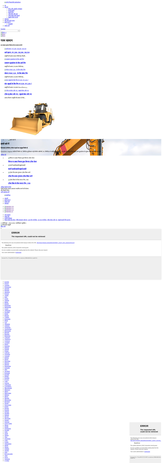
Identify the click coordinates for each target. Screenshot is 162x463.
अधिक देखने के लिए (6, 187)
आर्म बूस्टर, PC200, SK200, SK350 (17, 52)
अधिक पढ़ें (3, 154)
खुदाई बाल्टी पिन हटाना (64, 220)
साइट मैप (6, 216)
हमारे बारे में (7, 22)
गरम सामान (7, 215)
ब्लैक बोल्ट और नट (52, 220)
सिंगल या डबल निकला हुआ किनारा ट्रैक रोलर (22, 162)
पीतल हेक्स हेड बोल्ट (9, 220)
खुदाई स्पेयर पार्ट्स (13, 17)
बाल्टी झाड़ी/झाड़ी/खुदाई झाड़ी (17, 169)
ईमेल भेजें (3, 226)
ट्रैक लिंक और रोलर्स (14, 15)
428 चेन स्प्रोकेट (32, 220)
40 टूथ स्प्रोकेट (42, 220)
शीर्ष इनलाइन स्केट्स (21, 220)
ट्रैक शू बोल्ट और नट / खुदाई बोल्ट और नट (18, 94)
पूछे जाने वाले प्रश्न (9, 20)
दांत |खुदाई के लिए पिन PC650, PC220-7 (18, 84)
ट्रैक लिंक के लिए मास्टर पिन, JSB (19, 183)
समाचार (6, 19)
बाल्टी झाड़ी (11, 10)
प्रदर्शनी (10, 24)
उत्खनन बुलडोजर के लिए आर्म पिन (15, 63)
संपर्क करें (7, 26)
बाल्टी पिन (11, 12)
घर (5, 5)
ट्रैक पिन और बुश (13, 14)
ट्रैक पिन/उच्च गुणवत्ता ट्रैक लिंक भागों (20, 176)
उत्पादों (6, 7)
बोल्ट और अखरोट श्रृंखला (15, 9)
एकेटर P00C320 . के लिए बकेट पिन (16, 73)
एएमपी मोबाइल (8, 218)
